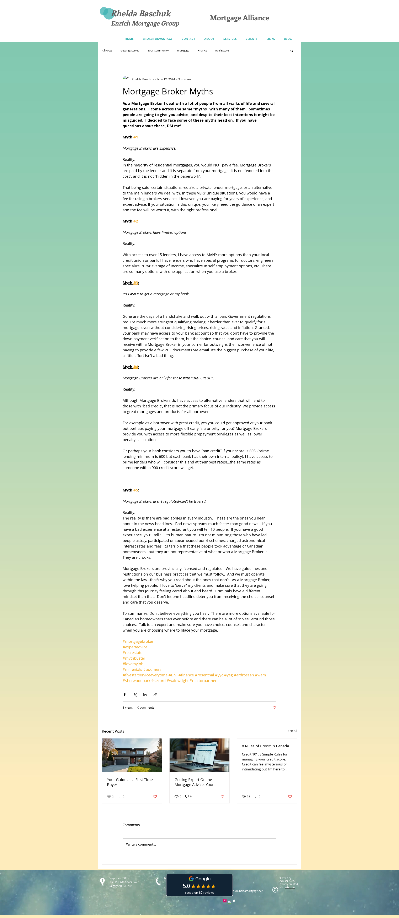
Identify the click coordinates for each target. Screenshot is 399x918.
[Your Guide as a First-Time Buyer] (132, 755)
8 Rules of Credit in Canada (265, 745)
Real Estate (222, 50)
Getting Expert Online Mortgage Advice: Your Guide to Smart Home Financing (194, 782)
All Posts (107, 50)
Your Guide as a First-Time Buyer (130, 782)
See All (292, 731)
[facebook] (229, 902)
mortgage (183, 50)
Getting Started (130, 50)
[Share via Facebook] (125, 695)
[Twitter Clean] (234, 900)
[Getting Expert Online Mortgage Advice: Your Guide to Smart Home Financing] (200, 755)
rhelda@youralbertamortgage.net (242, 891)
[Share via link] (155, 695)
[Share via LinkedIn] (145, 695)
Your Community (158, 50)
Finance (202, 50)
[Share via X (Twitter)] (135, 695)
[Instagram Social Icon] (225, 900)
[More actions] (273, 79)
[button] (230, 38)
